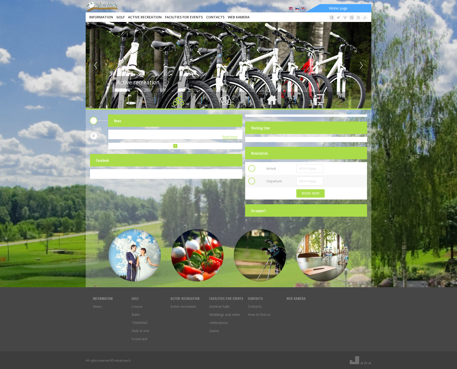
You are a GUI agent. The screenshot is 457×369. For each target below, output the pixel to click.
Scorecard (139, 339)
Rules (136, 314)
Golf (120, 17)
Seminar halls (219, 306)
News (97, 306)
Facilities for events (184, 17)
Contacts (215, 17)
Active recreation (145, 17)
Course (137, 306)
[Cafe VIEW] (197, 255)
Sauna (214, 330)
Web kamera (238, 17)
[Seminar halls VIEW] (322, 255)
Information (101, 17)
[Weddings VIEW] (135, 255)
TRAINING (140, 322)
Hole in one (140, 330)
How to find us (259, 314)
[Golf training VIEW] (260, 255)
